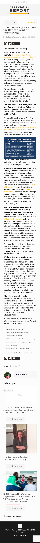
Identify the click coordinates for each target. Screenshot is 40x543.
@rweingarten (10, 348)
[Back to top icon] (20, 526)
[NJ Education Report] (20, 10)
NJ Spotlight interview (13, 219)
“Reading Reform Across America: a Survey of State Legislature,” (20, 56)
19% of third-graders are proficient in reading (20, 128)
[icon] (26, 2)
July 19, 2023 (29, 353)
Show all (31, 22)
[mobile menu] (37, 8)
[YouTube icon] (19, 2)
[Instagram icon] (24, 2)
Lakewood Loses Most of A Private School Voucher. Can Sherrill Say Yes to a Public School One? (19, 409)
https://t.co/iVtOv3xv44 (22, 348)
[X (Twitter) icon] (16, 2)
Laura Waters (13, 37)
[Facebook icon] (14, 2)
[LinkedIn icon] (21, 2)
